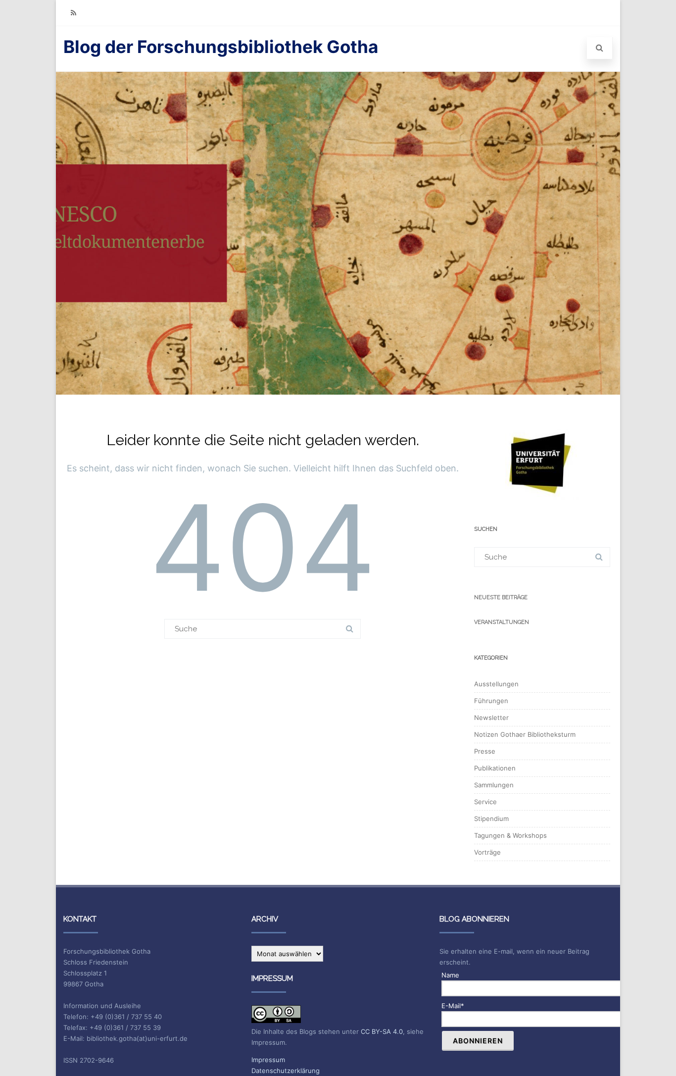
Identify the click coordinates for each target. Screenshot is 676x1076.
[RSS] (73, 12)
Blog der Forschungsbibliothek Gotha (220, 46)
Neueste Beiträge (501, 597)
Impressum (268, 1060)
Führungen (491, 701)
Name (450, 975)
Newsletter (491, 717)
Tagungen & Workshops (510, 835)
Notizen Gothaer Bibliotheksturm (525, 734)
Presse (484, 751)
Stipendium (491, 818)
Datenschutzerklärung (285, 1071)
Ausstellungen (496, 684)
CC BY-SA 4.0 (382, 1031)
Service (485, 802)
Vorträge (487, 852)
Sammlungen (494, 785)
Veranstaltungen (501, 622)
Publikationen (495, 768)
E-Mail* (452, 1006)
